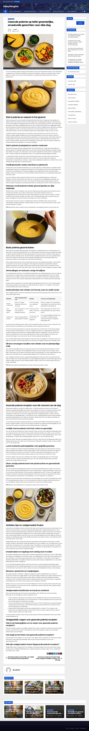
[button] (82, 11)
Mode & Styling (72, 108)
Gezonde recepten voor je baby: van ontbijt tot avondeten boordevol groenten (21, 657)
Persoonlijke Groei (30, 11)
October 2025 (71, 84)
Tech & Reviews (71, 11)
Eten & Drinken (9, 685)
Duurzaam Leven (72, 94)
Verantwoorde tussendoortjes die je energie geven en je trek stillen (75, 50)
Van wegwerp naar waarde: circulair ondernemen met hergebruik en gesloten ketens (75, 61)
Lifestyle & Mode (44, 11)
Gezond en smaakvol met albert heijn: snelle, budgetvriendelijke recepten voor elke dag (48, 658)
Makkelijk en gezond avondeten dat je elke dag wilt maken (75, 713)
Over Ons (77, 728)
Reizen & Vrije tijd (58, 11)
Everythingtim (11, 6)
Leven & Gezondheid (15, 11)
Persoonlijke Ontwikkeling (74, 111)
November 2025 (72, 81)
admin (15, 29)
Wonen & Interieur (72, 122)
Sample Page (83, 728)
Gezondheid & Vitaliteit (73, 101)
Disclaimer (72, 728)
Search (70, 18)
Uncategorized (71, 115)
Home (67, 728)
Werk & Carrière (72, 118)
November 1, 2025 (31, 715)
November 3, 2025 (11, 713)
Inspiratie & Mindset (73, 104)
